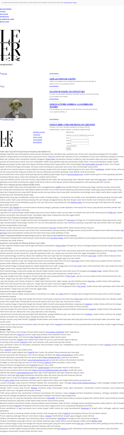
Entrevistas (4, 16)
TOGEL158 (112, 213)
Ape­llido (68, 143)
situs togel (20, 375)
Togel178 (32, 319)
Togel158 (88, 314)
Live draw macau (56, 238)
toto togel (92, 256)
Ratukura (64, 429)
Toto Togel (81, 286)
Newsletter (37, 142)
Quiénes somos (39, 132)
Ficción (2, 11)
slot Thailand (14, 207)
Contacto (36, 135)
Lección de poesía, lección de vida (67, 91)
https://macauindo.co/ (65, 355)
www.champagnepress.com (38, 360)
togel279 (92, 309)
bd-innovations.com (75, 174)
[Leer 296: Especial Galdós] (3, 74)
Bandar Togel (96, 271)
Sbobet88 (51, 398)
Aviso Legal (37, 137)
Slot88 (58, 187)
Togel (61, 294)
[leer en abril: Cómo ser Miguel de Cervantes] (7, 119)
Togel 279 (21, 335)
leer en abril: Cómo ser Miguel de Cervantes (72, 124)
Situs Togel (71, 276)
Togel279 (66, 413)
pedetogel (100, 169)
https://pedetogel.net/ (52, 357)
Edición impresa (6, 9)
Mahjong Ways (76, 202)
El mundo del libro (7, 19)
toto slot (112, 251)
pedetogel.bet (43, 368)
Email (68, 138)
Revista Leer (4, 21)
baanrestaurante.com (25, 373)
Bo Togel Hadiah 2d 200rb (92, 164)
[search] (0, 29)
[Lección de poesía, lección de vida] (2, 86)
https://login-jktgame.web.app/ (84, 383)
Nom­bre (68, 140)
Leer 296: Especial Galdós (63, 79)
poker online (9, 380)
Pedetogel (85, 408)
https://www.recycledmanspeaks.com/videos (50, 370)
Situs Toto (79, 299)
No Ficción (4, 14)
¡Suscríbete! (37, 140)
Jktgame (34, 388)
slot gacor (71, 220)
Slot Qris (53, 228)
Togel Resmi (62, 418)
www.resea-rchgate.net (55, 332)
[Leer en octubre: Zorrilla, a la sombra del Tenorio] (16, 108)
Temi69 (20, 340)
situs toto (102, 179)
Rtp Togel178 (36, 337)
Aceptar (75, 2)
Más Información (68, 2)
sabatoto (88, 304)
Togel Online (50, 159)
